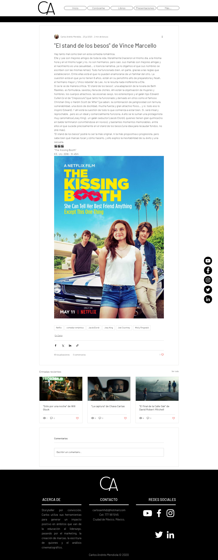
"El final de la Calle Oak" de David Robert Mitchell (154, 407)
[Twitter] (208, 290)
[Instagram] (208, 280)
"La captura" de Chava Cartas (108, 406)
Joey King (108, 328)
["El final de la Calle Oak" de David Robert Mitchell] (157, 389)
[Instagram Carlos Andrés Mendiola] (170, 513)
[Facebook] (208, 270)
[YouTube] (208, 261)
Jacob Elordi (94, 328)
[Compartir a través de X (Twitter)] (62, 345)
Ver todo (175, 371)
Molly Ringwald (142, 328)
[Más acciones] (162, 36)
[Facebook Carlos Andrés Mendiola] (159, 513)
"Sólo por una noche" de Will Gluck (59, 407)
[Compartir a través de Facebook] (55, 345)
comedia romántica (75, 328)
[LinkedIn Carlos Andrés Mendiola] (170, 534)
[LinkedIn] (208, 299)
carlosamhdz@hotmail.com (109, 510)
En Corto (58, 335)
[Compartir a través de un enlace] (77, 345)
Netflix (59, 328)
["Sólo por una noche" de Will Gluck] (60, 389)
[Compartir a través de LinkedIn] (70, 345)
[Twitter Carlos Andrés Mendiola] (159, 534)
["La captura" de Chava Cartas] (109, 389)
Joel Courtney (124, 328)
